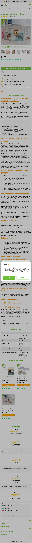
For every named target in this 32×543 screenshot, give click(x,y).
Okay (9, 277)
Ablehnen (23, 277)
